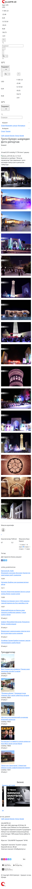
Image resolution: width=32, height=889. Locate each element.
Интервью (21, 126)
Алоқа (17, 136)
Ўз (4, 56)
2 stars (21, 549)
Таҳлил (8, 131)
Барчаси (7, 571)
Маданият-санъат (11, 126)
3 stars (26, 547)
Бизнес (12, 136)
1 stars (27, 549)
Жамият (5, 123)
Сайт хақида (5, 136)
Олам (3, 126)
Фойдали (5, 128)
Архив (22, 136)
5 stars (22, 545)
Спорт (3, 131)
